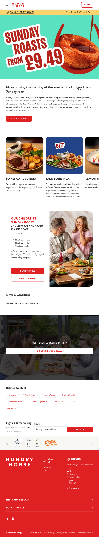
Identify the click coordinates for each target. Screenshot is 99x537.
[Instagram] (13, 518)
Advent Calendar (68, 395)
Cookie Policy (49, 532)
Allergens (12, 395)
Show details (85, 287)
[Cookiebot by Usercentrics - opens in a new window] (84, 240)
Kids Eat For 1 (59, 401)
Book (87, 5)
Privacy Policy (62, 532)
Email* (37, 424)
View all (10, 408)
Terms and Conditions (85, 532)
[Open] (7, 4)
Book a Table (18, 118)
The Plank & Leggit (17, 499)
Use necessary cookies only (48, 295)
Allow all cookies (80, 295)
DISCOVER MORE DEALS (49, 350)
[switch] (37, 277)
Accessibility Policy (35, 532)
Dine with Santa (48, 395)
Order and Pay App (17, 401)
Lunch (74, 401)
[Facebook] (7, 518)
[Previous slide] (8, 443)
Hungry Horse (15, 507)
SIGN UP (80, 429)
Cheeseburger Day (39, 401)
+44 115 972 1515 (48, 469)
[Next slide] (91, 443)
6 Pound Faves (29, 395)
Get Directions (73, 487)
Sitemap (72, 532)
